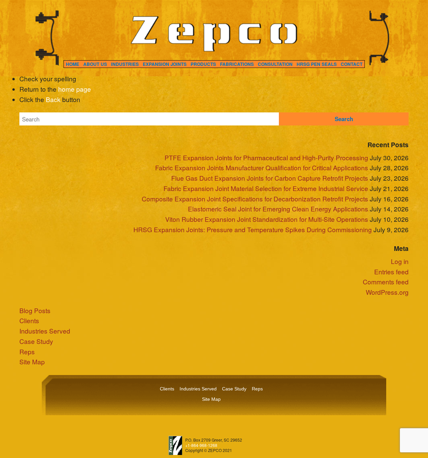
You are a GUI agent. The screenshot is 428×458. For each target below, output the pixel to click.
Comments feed (386, 281)
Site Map (32, 361)
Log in (400, 261)
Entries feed (391, 271)
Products (203, 64)
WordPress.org (387, 291)
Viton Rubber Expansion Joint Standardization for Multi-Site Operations (266, 218)
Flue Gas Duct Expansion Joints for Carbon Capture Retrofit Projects (269, 177)
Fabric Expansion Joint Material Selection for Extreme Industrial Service (266, 188)
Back (53, 99)
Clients (29, 320)
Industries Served (44, 330)
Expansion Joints (165, 64)
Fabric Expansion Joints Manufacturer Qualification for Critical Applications (261, 167)
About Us (95, 64)
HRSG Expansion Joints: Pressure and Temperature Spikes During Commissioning (252, 229)
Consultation (275, 64)
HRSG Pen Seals (317, 64)
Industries (125, 64)
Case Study (36, 341)
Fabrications (237, 64)
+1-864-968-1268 (201, 445)
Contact (351, 64)
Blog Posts (34, 310)
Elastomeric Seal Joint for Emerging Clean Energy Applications (278, 208)
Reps (27, 351)
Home (72, 64)
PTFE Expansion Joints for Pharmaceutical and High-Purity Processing (266, 157)
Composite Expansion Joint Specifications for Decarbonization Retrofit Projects (255, 198)
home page (74, 88)
